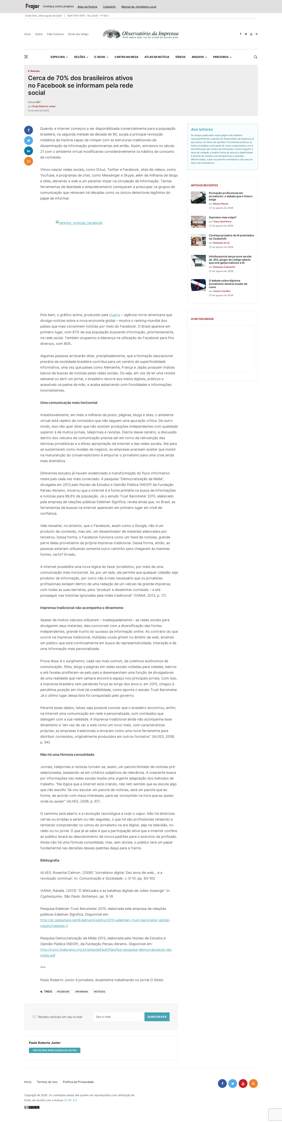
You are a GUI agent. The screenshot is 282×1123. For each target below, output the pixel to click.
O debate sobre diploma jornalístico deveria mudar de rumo (228, 284)
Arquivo (198, 56)
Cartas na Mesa (126, 56)
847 (38, 102)
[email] (28, 161)
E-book (99, 56)
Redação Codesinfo (224, 266)
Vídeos (180, 56)
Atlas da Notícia (87, 6)
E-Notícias (34, 71)
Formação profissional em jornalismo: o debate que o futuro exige (230, 196)
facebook (63, 991)
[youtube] (251, 34)
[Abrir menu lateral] (26, 57)
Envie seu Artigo (78, 34)
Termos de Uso (47, 1082)
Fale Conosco (55, 34)
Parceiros (220, 56)
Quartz (114, 315)
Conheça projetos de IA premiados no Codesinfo (231, 237)
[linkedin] (28, 150)
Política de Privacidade (78, 1082)
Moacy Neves (220, 203)
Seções (79, 56)
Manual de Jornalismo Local (138, 6)
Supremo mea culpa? (223, 217)
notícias (99, 991)
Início (27, 34)
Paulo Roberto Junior (44, 106)
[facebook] (240, 34)
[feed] (256, 34)
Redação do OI (221, 242)
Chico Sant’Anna (222, 221)
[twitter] (246, 34)
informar (82, 991)
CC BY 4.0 (70, 1100)
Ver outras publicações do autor (55, 1050)
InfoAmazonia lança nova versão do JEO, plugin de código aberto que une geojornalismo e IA (230, 260)
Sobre (39, 34)
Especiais (58, 56)
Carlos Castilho (221, 291)
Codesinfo (109, 6)
